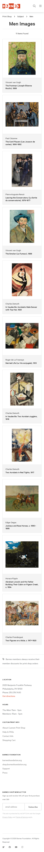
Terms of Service (22, 817)
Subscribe (33, 806)
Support (6, 768)
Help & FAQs (8, 731)
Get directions (8, 696)
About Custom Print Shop (13, 727)
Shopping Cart (9, 740)
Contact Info (7, 735)
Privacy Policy (7, 817)
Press (4, 772)
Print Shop (7, 16)
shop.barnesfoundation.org (14, 764)
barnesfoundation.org (12, 760)
